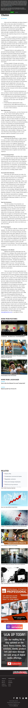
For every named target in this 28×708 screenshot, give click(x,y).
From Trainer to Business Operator (8, 488)
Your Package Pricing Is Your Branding (9, 545)
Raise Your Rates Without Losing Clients (9, 507)
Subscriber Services (11, 678)
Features (13, 319)
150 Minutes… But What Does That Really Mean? (13, 336)
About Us (3, 682)
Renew (9, 684)
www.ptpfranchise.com (6, 312)
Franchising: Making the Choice (14, 14)
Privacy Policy (9, 5)
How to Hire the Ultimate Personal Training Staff (13, 383)
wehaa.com (16, 705)
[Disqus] (14, 411)
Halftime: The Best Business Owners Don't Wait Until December (14, 526)
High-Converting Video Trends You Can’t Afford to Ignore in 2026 (14, 583)
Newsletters (10, 682)
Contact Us (4, 684)
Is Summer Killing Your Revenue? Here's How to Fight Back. (13, 564)
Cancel (9, 685)
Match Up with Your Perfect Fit (8, 388)
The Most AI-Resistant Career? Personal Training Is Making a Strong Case (14, 356)
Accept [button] (12, 12)
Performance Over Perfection (8, 375)
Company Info (4, 678)
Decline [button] (16, 12)
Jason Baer (4, 18)
